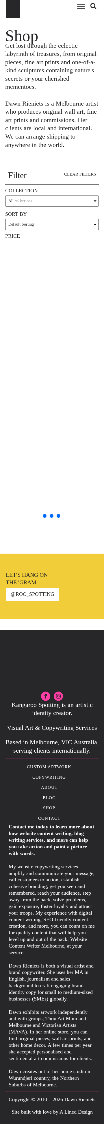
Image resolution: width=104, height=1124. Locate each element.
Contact (49, 818)
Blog (49, 797)
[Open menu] (81, 6)
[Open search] (93, 5)
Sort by (16, 214)
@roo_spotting (32, 594)
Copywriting (49, 777)
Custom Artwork (49, 766)
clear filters (80, 174)
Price (12, 236)
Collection (21, 191)
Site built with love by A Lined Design (52, 1112)
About (49, 787)
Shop (49, 808)
